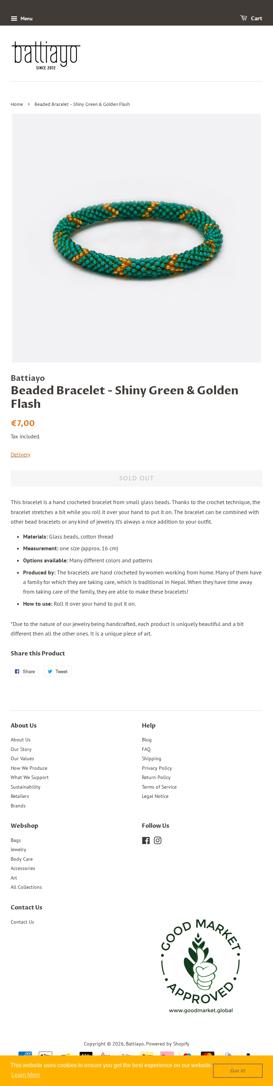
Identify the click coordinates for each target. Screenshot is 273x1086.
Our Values (22, 758)
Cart (256, 18)
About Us (21, 739)
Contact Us (22, 922)
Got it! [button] (238, 1071)
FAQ (146, 749)
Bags (16, 840)
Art (14, 878)
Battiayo (135, 1044)
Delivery (20, 454)
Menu (26, 18)
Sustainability (26, 787)
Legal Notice (155, 796)
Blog (147, 739)
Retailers (20, 796)
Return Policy (156, 777)
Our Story (21, 749)
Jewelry (18, 849)
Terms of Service (159, 787)
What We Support (30, 777)
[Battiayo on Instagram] (157, 842)
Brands (18, 806)
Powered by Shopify (167, 1044)
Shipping (151, 758)
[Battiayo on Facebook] (146, 842)
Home (17, 105)
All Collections (26, 887)
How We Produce (29, 768)
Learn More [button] (25, 1075)
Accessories (23, 868)
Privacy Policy (157, 768)
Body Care (22, 859)
